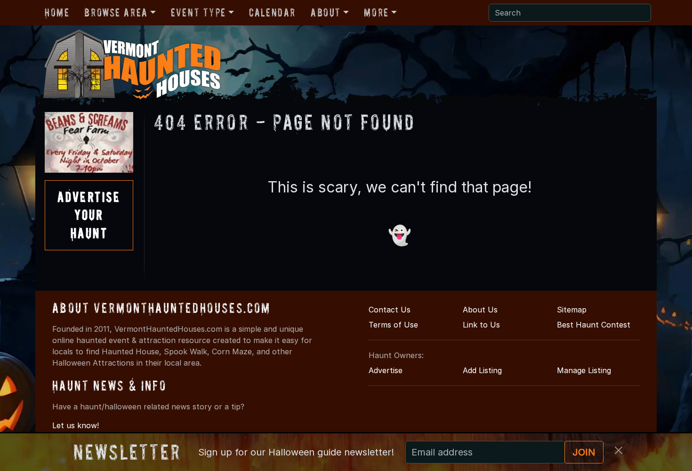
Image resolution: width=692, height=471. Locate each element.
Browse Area (115, 12)
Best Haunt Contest (593, 324)
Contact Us (389, 309)
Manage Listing (584, 370)
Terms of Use (393, 324)
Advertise (385, 370)
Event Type (198, 12)
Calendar (272, 12)
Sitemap (572, 309)
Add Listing (482, 370)
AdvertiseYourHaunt (89, 215)
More (376, 12)
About (326, 12)
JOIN (583, 452)
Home (57, 12)
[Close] (618, 450)
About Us (480, 309)
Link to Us (481, 324)
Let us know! (75, 425)
